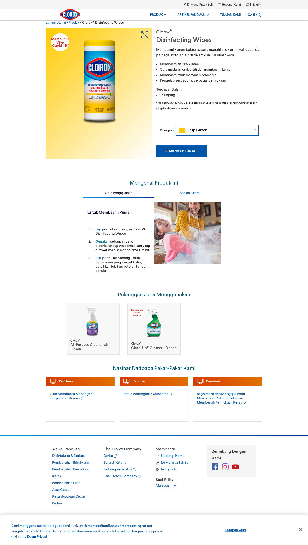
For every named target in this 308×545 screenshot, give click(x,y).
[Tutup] (301, 530)
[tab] (73, 475)
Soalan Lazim (190, 192)
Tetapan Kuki (235, 530)
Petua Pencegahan (145, 393)
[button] (73, 448)
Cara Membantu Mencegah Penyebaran (71, 395)
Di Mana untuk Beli (181, 151)
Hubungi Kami (231, 4)
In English (256, 4)
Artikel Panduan (191, 14)
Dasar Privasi (37, 536)
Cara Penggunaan (118, 192)
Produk (156, 14)
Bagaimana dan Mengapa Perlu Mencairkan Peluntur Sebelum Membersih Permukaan (221, 397)
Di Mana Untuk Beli (199, 4)
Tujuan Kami (230, 14)
